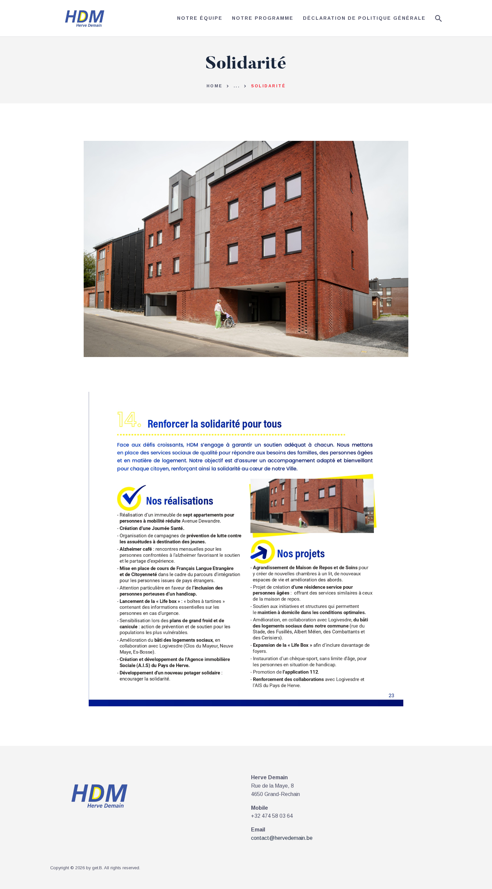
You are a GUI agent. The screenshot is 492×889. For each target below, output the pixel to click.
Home (215, 86)
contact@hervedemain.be (282, 838)
